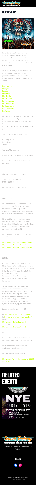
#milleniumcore (8, 106)
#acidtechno (7, 86)
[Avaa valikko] (32, 3)
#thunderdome (8, 109)
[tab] (14, 426)
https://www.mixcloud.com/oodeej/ (15, 322)
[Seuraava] (30, 406)
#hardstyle (6, 96)
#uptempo (6, 111)
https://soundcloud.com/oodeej (14, 327)
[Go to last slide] (5, 406)
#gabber (5, 91)
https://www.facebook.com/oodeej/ (18, 314)
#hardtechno (7, 99)
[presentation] (18, 403)
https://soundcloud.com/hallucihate (15, 245)
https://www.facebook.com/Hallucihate (17, 242)
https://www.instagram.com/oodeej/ (17, 317)
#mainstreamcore (9, 101)
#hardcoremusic (8, 103)
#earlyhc (5, 89)
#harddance (6, 94)
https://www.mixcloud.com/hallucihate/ (17, 247)
